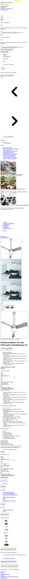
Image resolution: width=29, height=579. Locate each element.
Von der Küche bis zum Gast (9, 156)
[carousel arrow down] (2, 310)
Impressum (3, 571)
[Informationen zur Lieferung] (9, 471)
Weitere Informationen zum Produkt (8, 367)
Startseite (5, 222)
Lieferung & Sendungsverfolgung (10, 494)
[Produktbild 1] (3, 307)
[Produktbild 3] (11, 307)
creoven (9, 387)
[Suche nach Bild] (2, 20)
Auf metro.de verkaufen (8, 509)
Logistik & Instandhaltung (8, 223)
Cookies (2, 575)
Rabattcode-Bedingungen (8, 492)
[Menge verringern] (1, 377)
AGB (2, 572)
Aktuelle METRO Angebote (9, 500)
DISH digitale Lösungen (8, 152)
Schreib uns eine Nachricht (9, 558)
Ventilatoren (5, 227)
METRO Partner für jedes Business (10, 148)
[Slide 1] (1, 302)
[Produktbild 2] (7, 307)
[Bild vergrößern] (14, 325)
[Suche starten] (2, 34)
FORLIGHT (9, 352)
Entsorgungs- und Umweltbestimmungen (9, 576)
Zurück (4, 230)
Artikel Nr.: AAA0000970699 (6, 348)
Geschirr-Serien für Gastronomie (10, 151)
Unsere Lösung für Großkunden (10, 157)
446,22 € (2, 368)
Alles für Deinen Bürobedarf (9, 155)
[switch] (5, 52)
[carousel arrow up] (2, 304)
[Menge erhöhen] (14, 377)
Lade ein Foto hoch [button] (7, 32)
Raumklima (5, 225)
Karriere (5, 483)
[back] (2, 16)
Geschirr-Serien (19, 174)
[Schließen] (2, 77)
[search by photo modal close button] (2, 25)
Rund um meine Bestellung (9, 493)
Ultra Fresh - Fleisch (7, 147)
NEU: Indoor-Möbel (7, 150)
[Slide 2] (2, 302)
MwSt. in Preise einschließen (6, 75)
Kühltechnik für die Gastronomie (10, 153)
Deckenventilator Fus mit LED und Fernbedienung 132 (14, 343)
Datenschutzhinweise (5, 574)
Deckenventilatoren (7, 228)
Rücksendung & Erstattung (9, 497)
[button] (14, 233)
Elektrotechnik (6, 224)
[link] (15, 61)
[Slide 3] (3, 302)
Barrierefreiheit (4, 577)
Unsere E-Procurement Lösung (9, 158)
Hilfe (4, 498)
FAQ (4, 499)
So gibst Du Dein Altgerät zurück (7, 388)
